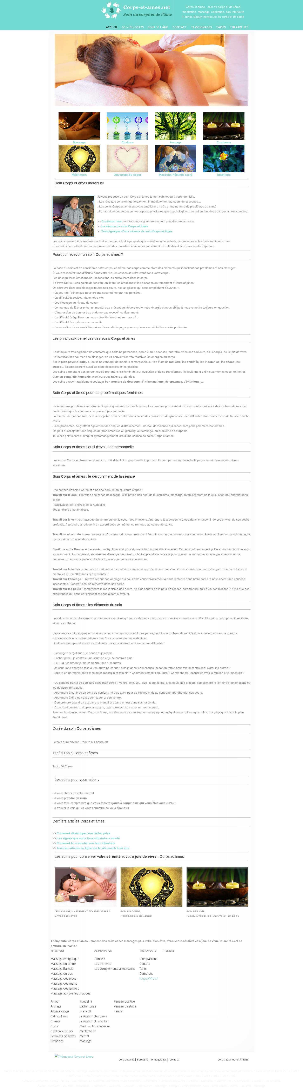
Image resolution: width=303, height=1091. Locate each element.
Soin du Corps (133, 27)
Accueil (111, 27)
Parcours (142, 1059)
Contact (180, 27)
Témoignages (201, 27)
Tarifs (221, 27)
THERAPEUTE (239, 27)
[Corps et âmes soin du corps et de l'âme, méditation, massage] (137, 10)
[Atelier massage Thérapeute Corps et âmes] (87, 1061)
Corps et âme (126, 1059)
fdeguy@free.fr (149, 978)
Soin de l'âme (158, 27)
